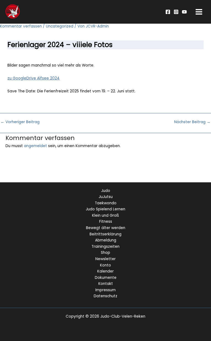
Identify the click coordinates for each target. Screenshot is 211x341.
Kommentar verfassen (21, 26)
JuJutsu (106, 196)
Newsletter (105, 259)
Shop (105, 252)
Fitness (105, 221)
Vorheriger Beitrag (20, 122)
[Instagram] (176, 11)
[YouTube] (184, 11)
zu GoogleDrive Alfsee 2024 (33, 78)
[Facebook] (167, 11)
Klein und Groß (105, 215)
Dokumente (105, 277)
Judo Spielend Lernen (105, 209)
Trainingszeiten (105, 246)
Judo (105, 190)
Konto (105, 265)
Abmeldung (105, 240)
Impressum (105, 290)
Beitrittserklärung (105, 234)
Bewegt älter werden (105, 227)
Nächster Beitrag (192, 122)
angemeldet (35, 145)
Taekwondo (105, 203)
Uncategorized (59, 26)
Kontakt (105, 283)
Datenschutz (105, 296)
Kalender (105, 271)
